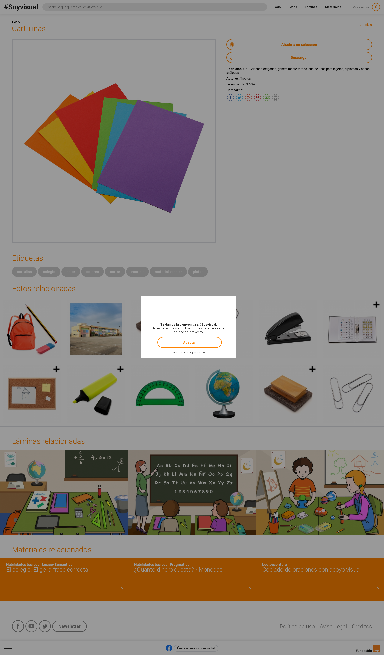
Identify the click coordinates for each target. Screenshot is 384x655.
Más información (182, 352)
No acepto (199, 352)
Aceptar (189, 342)
